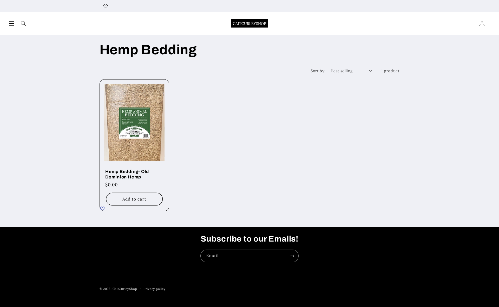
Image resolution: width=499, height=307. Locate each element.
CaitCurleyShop (125, 289)
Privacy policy (154, 289)
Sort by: (318, 70)
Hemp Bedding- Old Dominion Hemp (127, 174)
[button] (11, 23)
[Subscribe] (292, 256)
